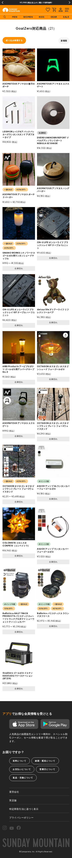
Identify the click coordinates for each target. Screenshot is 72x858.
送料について (19, 761)
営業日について (47, 769)
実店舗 (13, 800)
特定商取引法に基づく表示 (23, 808)
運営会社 (14, 791)
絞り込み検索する (14, 40)
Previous (2, 2)
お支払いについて (22, 769)
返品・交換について (23, 777)
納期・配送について (45, 761)
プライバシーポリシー (21, 817)
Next (69, 2)
